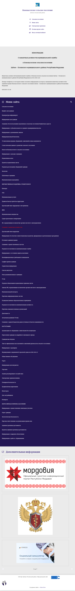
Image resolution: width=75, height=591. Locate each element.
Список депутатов (7, 270)
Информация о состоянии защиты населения (15, 253)
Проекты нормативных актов (10, 162)
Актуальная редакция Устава (10, 317)
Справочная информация (9, 266)
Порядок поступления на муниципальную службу (16, 249)
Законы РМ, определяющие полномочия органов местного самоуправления (24, 287)
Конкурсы (5, 399)
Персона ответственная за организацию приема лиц (17, 421)
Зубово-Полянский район (37, 12)
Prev (3, 569)
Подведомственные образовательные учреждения (16, 300)
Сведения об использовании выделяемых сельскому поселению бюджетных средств (26, 124)
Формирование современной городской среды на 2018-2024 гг (20, 352)
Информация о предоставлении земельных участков (17, 408)
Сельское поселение (7, 106)
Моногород (5, 391)
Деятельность (6, 313)
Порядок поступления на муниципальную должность (17, 305)
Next (72, 569)
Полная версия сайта (38, 29)
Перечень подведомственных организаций (14, 309)
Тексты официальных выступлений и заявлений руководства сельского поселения (26, 343)
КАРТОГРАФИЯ (6, 326)
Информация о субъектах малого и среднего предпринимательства (21, 128)
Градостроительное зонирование (11, 218)
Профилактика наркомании (10, 386)
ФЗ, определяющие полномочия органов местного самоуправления (21, 223)
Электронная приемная (38, 26)
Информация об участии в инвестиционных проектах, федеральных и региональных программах (30, 236)
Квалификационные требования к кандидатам (15, 257)
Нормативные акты (7, 158)
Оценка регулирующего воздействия (12, 373)
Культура (4, 188)
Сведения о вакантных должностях (12, 227)
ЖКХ (3, 210)
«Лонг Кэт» (43, 587)
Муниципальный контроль (10, 292)
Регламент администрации (9, 240)
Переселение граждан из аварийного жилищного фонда (18, 335)
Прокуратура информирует (10, 115)
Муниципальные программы (10, 180)
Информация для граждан (9, 119)
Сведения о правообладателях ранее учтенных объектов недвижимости (23, 322)
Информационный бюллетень (10, 136)
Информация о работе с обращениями (13, 438)
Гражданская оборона (8, 339)
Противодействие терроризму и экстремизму (15, 205)
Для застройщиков (7, 395)
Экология (4, 171)
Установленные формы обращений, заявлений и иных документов (21, 141)
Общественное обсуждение (10, 356)
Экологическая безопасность (10, 417)
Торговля (4, 369)
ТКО (3, 193)
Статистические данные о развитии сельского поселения (18, 145)
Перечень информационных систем (12, 296)
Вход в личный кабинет (39, 32)
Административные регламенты (11, 425)
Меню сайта (35, 22)
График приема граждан (9, 261)
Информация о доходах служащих (12, 154)
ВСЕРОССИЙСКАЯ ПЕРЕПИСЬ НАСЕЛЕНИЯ (14, 404)
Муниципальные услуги (9, 197)
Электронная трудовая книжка (11, 378)
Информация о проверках (9, 348)
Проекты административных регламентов (14, 429)
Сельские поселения (38, 19)
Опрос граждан (6, 412)
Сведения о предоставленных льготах (13, 244)
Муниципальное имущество (10, 214)
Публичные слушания (8, 175)
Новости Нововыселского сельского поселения (15, 149)
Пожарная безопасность (9, 382)
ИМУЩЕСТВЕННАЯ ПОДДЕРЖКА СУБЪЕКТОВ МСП (16, 184)
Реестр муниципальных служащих (12, 274)
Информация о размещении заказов (12, 132)
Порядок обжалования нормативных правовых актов (17, 283)
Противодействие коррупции (10, 231)
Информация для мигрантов (10, 365)
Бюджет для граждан (8, 111)
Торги (3, 361)
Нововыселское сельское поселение (37, 10)
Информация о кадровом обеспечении (13, 434)
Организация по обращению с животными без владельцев (19, 330)
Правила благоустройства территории (13, 201)
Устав (3, 279)
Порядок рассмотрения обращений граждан (14, 167)
